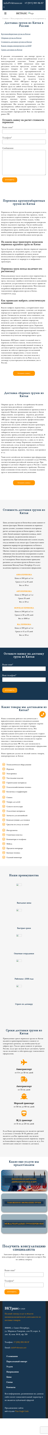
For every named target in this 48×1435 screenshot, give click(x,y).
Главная (5, 18)
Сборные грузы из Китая (11, 38)
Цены (8, 1377)
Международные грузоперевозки (24, 1223)
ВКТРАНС (21, 13)
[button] (24, 373)
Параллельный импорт (16, 1361)
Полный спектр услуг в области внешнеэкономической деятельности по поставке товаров (23, 1316)
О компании (12, 1356)
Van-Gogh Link (22, 1411)
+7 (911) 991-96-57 (34, 3)
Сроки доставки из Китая (11, 50)
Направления (12, 1372)
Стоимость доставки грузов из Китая (16, 42)
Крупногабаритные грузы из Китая (15, 34)
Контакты (10, 1387)
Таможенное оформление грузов (24, 1203)
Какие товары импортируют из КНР (16, 46)
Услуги (9, 1366)
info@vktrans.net (18, 1347)
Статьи (9, 1382)
